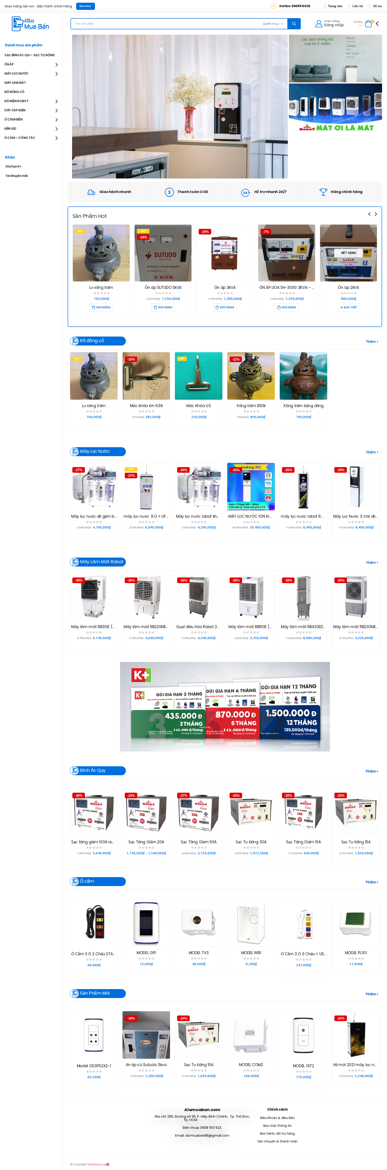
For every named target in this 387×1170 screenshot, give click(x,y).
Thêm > (371, 771)
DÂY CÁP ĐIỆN (15, 110)
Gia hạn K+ (13, 166)
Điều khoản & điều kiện (277, 1118)
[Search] (294, 24)
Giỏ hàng (103, 307)
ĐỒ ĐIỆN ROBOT (16, 101)
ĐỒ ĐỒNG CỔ (14, 92)
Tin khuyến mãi (16, 176)
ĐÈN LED (10, 128)
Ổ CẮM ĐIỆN (13, 119)
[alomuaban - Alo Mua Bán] (31, 23)
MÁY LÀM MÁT (15, 82)
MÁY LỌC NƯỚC (16, 73)
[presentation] (370, 214)
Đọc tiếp (288, 307)
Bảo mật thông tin (277, 1125)
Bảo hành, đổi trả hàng (277, 1133)
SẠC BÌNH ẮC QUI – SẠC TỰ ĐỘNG (29, 55)
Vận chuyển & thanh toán (277, 1141)
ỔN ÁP (9, 64)
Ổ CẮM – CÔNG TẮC (19, 137)
